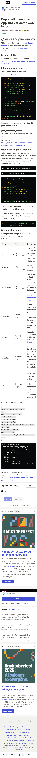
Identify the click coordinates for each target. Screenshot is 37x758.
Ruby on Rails (18, 747)
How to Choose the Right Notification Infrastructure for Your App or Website (15, 617)
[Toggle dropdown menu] (34, 511)
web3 (4, 34)
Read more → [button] (8, 581)
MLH (31, 738)
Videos (30, 727)
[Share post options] (34, 755)
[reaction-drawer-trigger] (4, 755)
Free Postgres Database (12, 738)
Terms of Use (30, 740)
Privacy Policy (19, 740)
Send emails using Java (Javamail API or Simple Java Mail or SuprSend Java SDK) (16, 637)
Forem (11, 743)
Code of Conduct (12, 505)
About (20, 735)
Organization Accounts (24, 732)
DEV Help (26, 729)
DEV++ (23, 727)
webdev (5, 31)
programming (15, 31)
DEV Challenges (15, 727)
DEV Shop (25, 738)
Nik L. (8, 8)
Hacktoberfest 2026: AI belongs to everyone (16, 553)
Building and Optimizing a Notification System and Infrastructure (18, 627)
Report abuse (25, 505)
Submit (8, 499)
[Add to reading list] (21, 755)
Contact (26, 735)
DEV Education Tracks (14, 729)
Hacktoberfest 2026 (15, 566)
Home (6, 727)
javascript (26, 31)
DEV (10, 745)
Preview (18, 499)
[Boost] (28, 755)
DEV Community (7, 720)
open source (21, 743)
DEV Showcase (11, 735)
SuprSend (16, 8)
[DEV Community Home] (7, 3)
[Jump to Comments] (13, 755)
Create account (29, 3)
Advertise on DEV (10, 732)
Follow (18, 599)
